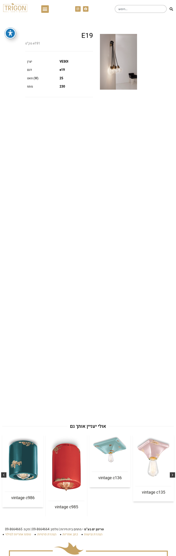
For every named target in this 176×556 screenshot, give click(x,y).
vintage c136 (110, 478)
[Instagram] (78, 9)
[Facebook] (85, 9)
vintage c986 (23, 498)
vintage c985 (66, 507)
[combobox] (141, 9)
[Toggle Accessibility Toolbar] (10, 33)
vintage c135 (153, 492)
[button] (45, 9)
